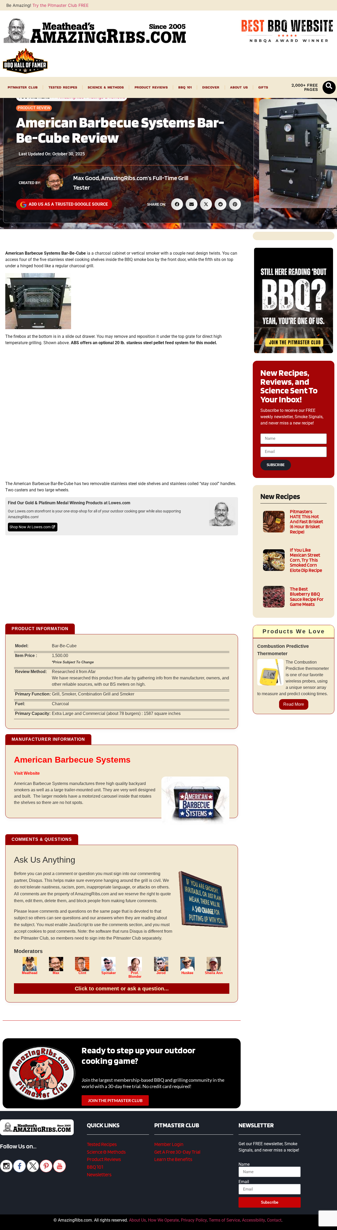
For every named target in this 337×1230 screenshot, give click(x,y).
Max (56, 973)
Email (244, 1182)
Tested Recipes (62, 87)
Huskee (187, 973)
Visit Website (27, 773)
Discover (210, 87)
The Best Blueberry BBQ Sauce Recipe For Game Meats (307, 596)
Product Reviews (151, 87)
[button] (329, 87)
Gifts (263, 87)
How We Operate (163, 1220)
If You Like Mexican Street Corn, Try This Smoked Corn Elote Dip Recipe (306, 560)
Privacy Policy (194, 1220)
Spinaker (108, 973)
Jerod (161, 973)
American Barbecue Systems (72, 759)
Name (244, 1164)
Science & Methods (106, 87)
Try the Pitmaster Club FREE (60, 5)
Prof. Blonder (134, 975)
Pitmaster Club (23, 87)
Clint (82, 973)
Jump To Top (293, 1223)
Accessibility (253, 1220)
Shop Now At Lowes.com (30, 527)
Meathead (29, 973)
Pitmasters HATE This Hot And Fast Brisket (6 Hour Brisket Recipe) (306, 521)
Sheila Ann (214, 973)
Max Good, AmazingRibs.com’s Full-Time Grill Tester (130, 182)
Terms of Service (224, 1220)
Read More (293, 704)
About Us (239, 87)
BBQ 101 (185, 87)
